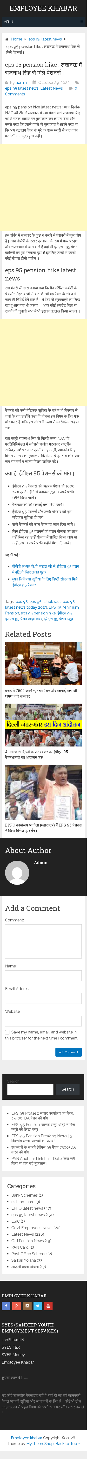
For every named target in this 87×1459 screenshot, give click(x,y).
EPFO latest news (27, 1208)
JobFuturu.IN (13, 1340)
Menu (8, 22)
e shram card (22, 1201)
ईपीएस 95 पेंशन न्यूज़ (58, 619)
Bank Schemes (24, 1195)
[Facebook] (6, 1306)
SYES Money (13, 1354)
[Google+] (16, 1306)
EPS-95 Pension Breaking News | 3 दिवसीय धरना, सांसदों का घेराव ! (41, 1138)
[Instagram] (27, 1306)
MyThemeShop (40, 1443)
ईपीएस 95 (64, 613)
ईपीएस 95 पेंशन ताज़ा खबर (23, 619)
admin (21, 82)
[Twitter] (37, 1306)
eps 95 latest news (22, 88)
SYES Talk (11, 1347)
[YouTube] (48, 1306)
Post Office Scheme (29, 1254)
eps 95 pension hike (38, 613)
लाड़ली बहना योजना (25, 1267)
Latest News (51, 88)
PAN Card (19, 1247)
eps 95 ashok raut (45, 601)
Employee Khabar (18, 1362)
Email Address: (18, 988)
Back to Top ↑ (67, 1443)
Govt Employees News (32, 1228)
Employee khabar (43, 8)
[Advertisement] (43, 187)
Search (13, 1081)
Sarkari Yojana (23, 1260)
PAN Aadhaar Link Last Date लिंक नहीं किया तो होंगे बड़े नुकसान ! (43, 1161)
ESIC (15, 1221)
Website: (12, 1011)
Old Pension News (27, 1241)
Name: (11, 966)
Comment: (14, 920)
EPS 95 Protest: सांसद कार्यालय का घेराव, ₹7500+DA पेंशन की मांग (42, 1115)
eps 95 (22, 601)
